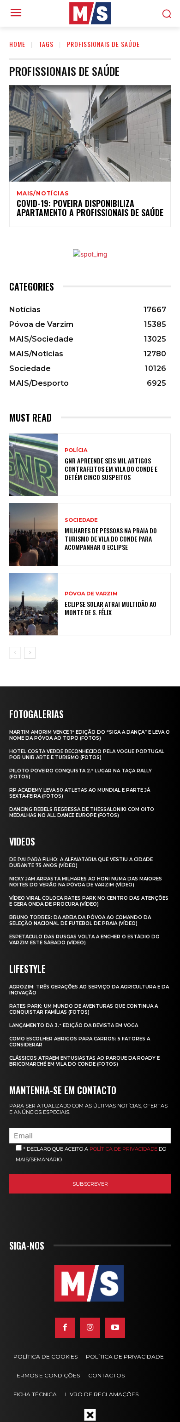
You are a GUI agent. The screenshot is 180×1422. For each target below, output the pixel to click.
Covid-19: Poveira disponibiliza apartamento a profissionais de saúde (90, 207)
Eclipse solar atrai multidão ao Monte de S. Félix (110, 608)
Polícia (76, 450)
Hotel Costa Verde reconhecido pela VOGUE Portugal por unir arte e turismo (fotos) (86, 754)
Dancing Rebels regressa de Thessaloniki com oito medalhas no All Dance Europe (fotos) (81, 812)
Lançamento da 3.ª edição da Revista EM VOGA (73, 1025)
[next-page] (30, 653)
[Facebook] (65, 1328)
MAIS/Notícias (42, 193)
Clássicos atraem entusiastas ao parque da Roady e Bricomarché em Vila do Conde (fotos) (84, 1061)
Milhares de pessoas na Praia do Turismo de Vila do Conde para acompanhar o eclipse (111, 538)
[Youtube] (115, 1328)
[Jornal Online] (90, 13)
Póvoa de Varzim (91, 593)
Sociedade (81, 520)
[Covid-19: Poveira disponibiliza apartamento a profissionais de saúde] (90, 133)
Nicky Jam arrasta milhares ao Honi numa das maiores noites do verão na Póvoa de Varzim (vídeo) (85, 882)
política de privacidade (123, 1149)
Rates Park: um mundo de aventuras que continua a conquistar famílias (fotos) (83, 1009)
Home (17, 44)
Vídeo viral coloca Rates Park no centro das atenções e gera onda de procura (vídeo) (88, 901)
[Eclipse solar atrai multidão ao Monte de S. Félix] (33, 604)
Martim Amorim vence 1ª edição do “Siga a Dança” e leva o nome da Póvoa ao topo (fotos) (89, 735)
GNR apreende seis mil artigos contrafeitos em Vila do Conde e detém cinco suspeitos (111, 469)
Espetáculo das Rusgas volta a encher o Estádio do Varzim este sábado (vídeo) (84, 940)
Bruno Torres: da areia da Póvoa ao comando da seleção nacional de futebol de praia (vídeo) (80, 920)
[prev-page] (15, 653)
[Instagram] (90, 1328)
